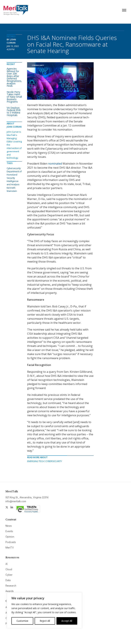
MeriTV (9, 547)
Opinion (9, 536)
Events (9, 531)
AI (6, 563)
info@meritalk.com (15, 501)
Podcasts (10, 542)
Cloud (8, 569)
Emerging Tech (35, 461)
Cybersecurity (54, 461)
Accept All (66, 620)
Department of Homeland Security (14, 174)
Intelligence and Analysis (13, 183)
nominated (55, 163)
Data (8, 580)
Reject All (45, 620)
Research (10, 585)
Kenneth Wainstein (12, 189)
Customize (22, 620)
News (8, 525)
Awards (9, 591)
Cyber (8, 574)
